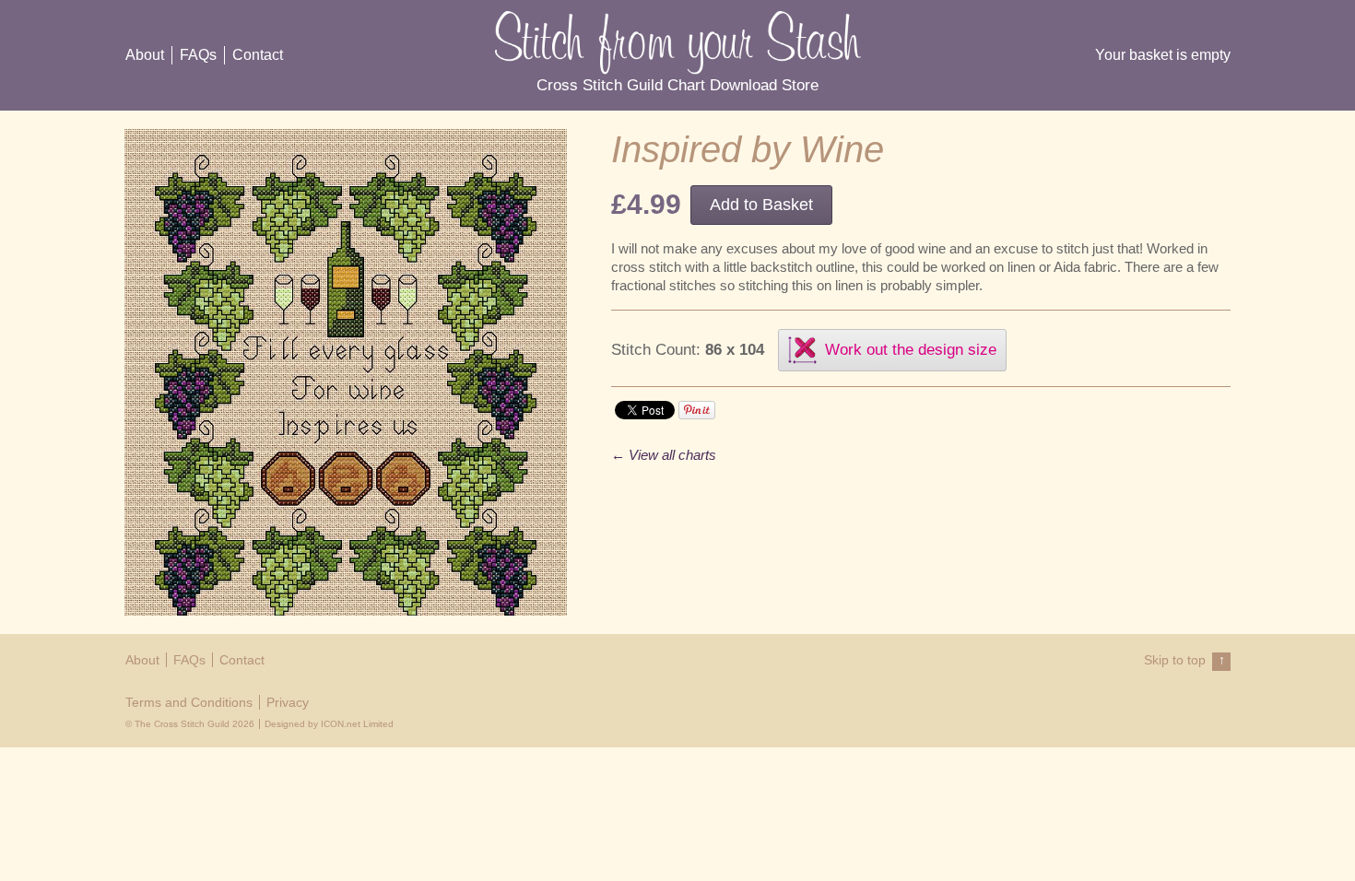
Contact (257, 55)
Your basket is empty (1163, 55)
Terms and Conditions (189, 702)
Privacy (287, 702)
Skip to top (1184, 659)
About (144, 55)
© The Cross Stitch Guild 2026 (189, 724)
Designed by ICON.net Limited (329, 724)
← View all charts (663, 455)
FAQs (198, 55)
